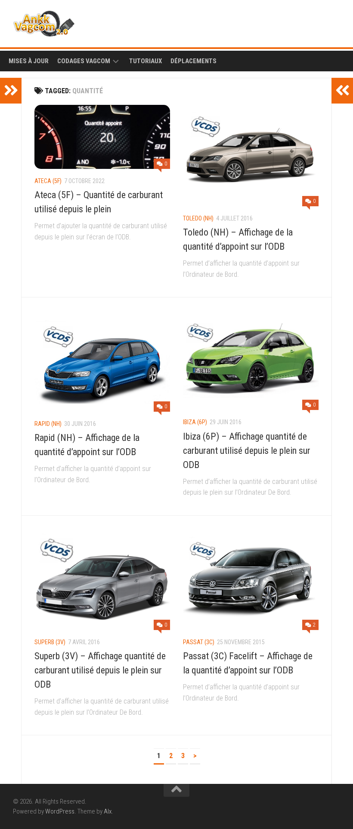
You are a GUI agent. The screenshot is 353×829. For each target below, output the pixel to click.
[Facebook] (321, 21)
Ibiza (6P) (195, 422)
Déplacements (193, 61)
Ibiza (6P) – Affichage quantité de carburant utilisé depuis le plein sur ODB (246, 450)
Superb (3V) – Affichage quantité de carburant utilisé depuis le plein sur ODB (100, 670)
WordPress (59, 811)
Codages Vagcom (83, 61)
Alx (107, 811)
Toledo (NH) (198, 218)
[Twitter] (335, 21)
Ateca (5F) (48, 180)
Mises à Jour (29, 61)
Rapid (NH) (48, 423)
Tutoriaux (145, 61)
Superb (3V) (49, 642)
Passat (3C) (198, 642)
